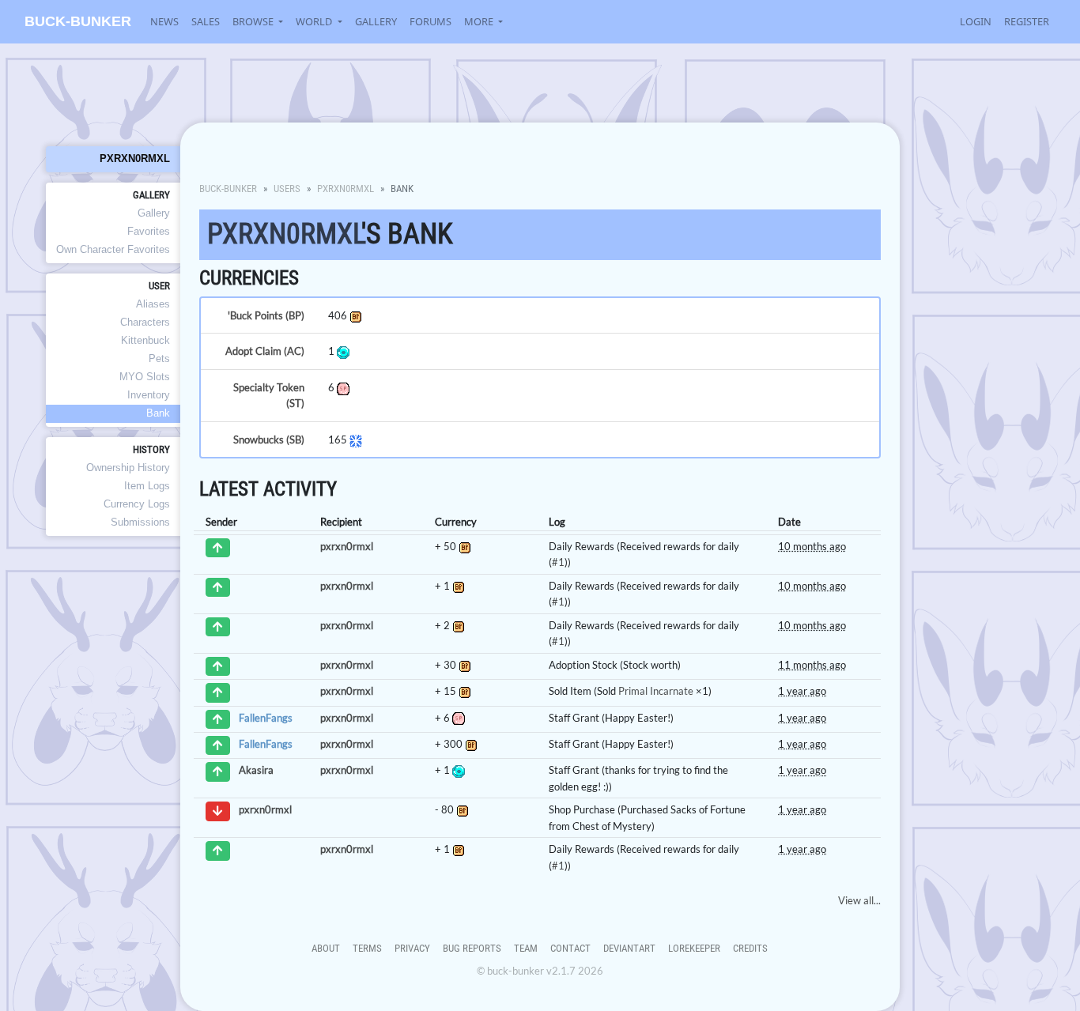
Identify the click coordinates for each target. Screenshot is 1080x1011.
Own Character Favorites (113, 249)
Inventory (148, 395)
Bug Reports (472, 948)
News (164, 21)
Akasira (256, 770)
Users (287, 188)
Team (526, 948)
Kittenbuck (145, 340)
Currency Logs (137, 504)
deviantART (629, 948)
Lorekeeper (694, 948)
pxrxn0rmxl (135, 158)
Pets (159, 358)
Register (1026, 21)
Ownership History (128, 467)
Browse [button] (254, 21)
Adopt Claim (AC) (264, 351)
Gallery (376, 21)
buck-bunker (78, 21)
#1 (558, 562)
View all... (859, 900)
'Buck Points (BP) (266, 315)
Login (975, 21)
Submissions (140, 522)
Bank (158, 413)
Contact (570, 948)
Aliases (153, 304)
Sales (205, 21)
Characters (145, 322)
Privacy (412, 948)
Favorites (148, 231)
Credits (750, 948)
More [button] (480, 21)
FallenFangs (266, 717)
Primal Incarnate (655, 691)
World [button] (315, 21)
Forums (430, 21)
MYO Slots (144, 377)
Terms (367, 948)
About (326, 948)
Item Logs (147, 486)
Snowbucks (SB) (268, 439)
